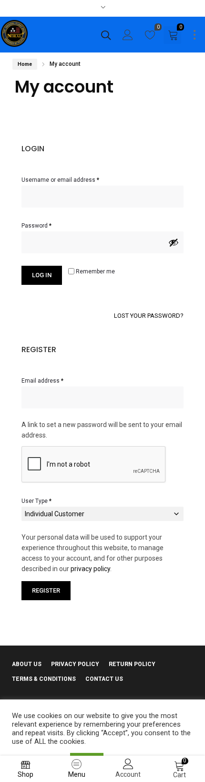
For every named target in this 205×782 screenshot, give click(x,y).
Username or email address (72, 178)
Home (25, 64)
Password (48, 224)
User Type (36, 501)
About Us (26, 664)
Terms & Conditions (44, 679)
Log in (41, 275)
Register (46, 590)
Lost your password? (149, 315)
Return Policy (132, 664)
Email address (54, 379)
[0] (150, 37)
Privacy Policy (75, 664)
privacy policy (90, 569)
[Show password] (173, 242)
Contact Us (104, 679)
